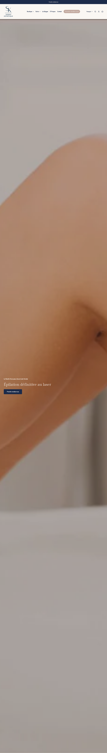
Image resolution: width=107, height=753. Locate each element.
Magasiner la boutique (13, 392)
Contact (59, 11)
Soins (37, 11)
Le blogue (45, 11)
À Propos (52, 11)
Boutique (29, 11)
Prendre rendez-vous (53, 2)
